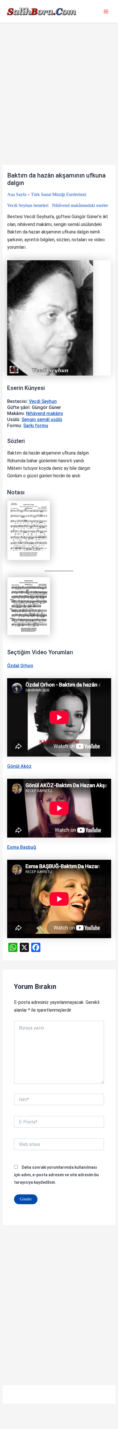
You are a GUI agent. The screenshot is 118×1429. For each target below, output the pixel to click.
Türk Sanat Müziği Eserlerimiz (58, 194)
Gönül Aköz (19, 766)
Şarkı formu (35, 425)
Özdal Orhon (20, 665)
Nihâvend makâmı (44, 413)
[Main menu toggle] (106, 11)
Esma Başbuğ (21, 847)
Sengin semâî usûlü (41, 419)
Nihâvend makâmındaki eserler (80, 205)
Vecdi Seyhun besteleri (27, 205)
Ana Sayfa (16, 194)
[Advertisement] (59, 103)
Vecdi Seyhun (43, 401)
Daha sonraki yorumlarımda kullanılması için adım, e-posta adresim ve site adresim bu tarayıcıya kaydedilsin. (56, 1175)
